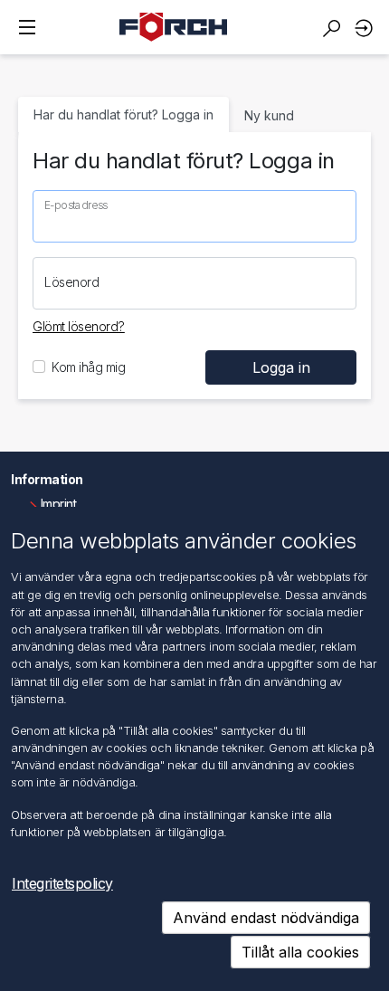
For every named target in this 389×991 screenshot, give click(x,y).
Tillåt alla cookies (300, 952)
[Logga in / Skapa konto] (366, 27)
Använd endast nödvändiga (266, 918)
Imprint (59, 503)
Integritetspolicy (62, 883)
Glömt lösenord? (79, 326)
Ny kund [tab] (269, 115)
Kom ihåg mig (88, 367)
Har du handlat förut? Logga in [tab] (123, 114)
